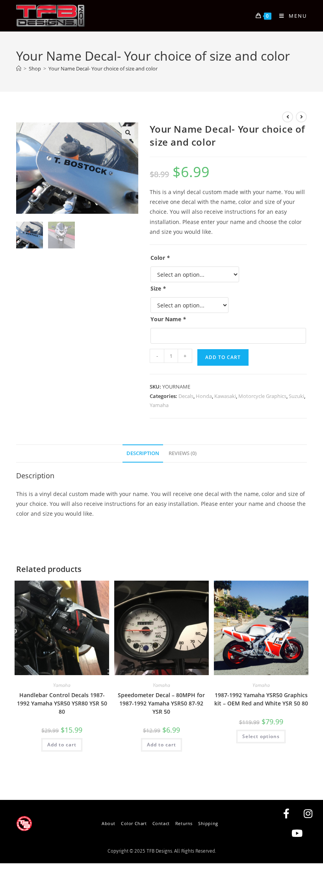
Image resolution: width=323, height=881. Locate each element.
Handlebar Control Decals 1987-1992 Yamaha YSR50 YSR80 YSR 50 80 (62, 703)
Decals (185, 396)
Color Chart (134, 823)
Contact (161, 823)
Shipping (208, 823)
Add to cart (223, 357)
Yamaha (159, 405)
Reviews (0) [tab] (183, 453)
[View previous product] (287, 116)
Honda (204, 396)
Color (160, 257)
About (108, 823)
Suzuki (296, 396)
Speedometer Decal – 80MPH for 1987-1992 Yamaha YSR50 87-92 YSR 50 (161, 703)
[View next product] (301, 116)
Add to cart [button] (61, 744)
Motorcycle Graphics (262, 396)
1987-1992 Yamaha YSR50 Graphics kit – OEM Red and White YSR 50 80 (261, 699)
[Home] (18, 68)
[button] (128, 132)
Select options (261, 736)
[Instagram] (308, 814)
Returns (184, 823)
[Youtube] (297, 833)
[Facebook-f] (286, 814)
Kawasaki (225, 396)
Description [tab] (142, 453)
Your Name (168, 319)
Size (158, 288)
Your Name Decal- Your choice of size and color (103, 68)
